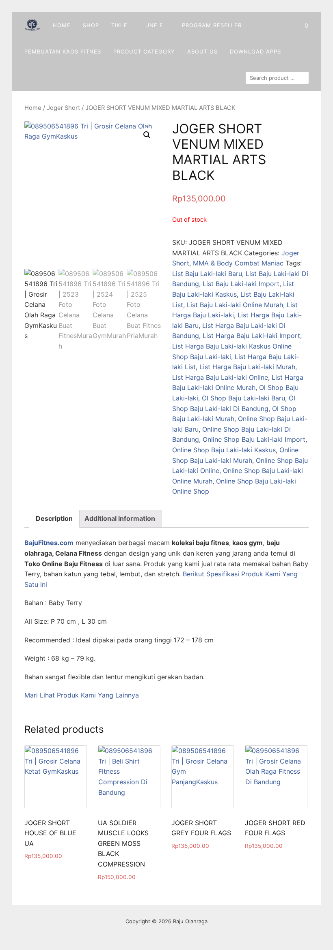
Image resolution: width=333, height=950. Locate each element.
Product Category (144, 51)
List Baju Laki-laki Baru (207, 274)
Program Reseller (212, 25)
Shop (91, 25)
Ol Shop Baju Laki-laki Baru (243, 398)
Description (54, 518)
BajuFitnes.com (49, 543)
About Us (202, 51)
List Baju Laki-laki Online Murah (235, 305)
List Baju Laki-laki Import (241, 284)
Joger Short (63, 107)
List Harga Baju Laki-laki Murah (247, 367)
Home (62, 25)
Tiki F (119, 25)
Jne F (154, 25)
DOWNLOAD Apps (255, 51)
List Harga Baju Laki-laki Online (220, 377)
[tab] (54, 519)
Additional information (119, 518)
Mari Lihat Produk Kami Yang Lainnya (81, 695)
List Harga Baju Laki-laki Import (251, 336)
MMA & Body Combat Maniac (238, 263)
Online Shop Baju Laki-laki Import (254, 439)
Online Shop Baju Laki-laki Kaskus (224, 450)
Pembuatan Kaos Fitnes (62, 51)
